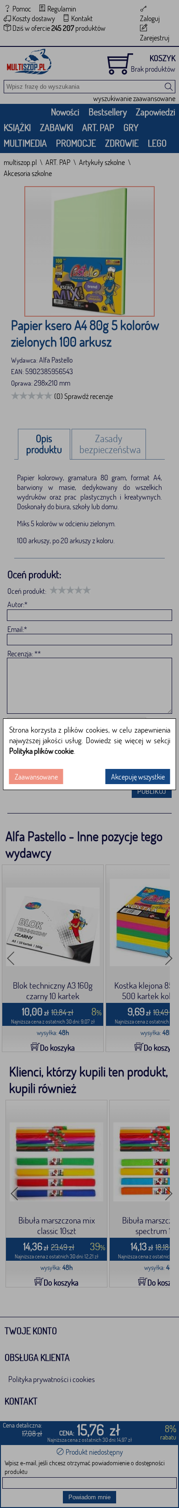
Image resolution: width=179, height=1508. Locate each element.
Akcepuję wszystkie (138, 776)
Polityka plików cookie (41, 750)
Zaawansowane (36, 776)
